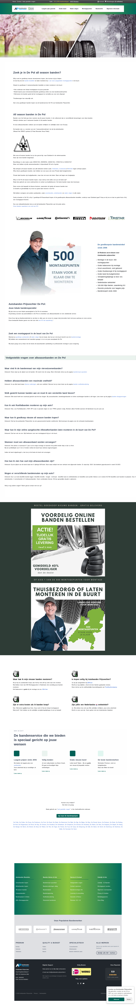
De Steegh (16, 826)
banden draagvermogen (119, 396)
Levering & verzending (77, 893)
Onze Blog (101, 900)
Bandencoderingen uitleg (50, 886)
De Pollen (22, 822)
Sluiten (129, 999)
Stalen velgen (74, 8)
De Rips (88, 822)
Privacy (35, 993)
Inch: (101, 35)
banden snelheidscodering (81, 384)
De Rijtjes (82, 822)
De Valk (88, 826)
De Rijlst (70, 822)
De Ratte (55, 822)
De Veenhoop (108, 826)
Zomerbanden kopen (22, 882)
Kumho (44, 949)
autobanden (17, 765)
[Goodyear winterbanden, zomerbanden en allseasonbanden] (44, 218)
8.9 (112, 971)
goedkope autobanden (22, 337)
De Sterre (23, 826)
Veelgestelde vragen (76, 882)
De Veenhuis (116, 826)
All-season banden (21, 889)
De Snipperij (105, 824)
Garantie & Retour (75, 897)
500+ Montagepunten (22, 900)
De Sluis (98, 824)
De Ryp (37, 824)
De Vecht (100, 826)
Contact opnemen (75, 886)
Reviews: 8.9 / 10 (75, 900)
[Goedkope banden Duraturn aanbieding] (97, 218)
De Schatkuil (51, 824)
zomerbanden (49, 193)
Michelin (70, 168)
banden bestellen (29, 80)
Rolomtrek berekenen (49, 900)
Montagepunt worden (104, 886)
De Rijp (76, 822)
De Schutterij (85, 824)
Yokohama (18, 951)
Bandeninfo (99, 8)
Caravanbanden (20, 893)
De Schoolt (77, 824)
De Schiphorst (69, 824)
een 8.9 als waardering (45, 320)
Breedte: (75, 35)
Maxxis (44, 951)
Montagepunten (87, 8)
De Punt (43, 822)
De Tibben (43, 826)
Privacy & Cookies (103, 893)
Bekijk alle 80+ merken (106, 953)
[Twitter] (78, 983)
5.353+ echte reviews (112, 977)
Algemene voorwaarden (105, 889)
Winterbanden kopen (22, 886)
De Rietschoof (63, 822)
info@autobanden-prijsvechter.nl (57, 972)
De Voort (74, 829)
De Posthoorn (36, 822)
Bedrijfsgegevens (103, 897)
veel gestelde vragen (64, 809)
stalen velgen (68, 193)
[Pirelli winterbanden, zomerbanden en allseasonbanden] (79, 218)
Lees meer (17, 773)
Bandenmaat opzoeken (50, 882)
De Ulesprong (81, 826)
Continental (62, 168)
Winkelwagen (115, 1)
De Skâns (93, 824)
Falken (44, 946)
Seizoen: (75, 29)
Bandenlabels (47, 889)
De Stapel (113, 824)
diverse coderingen (30, 384)
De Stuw (36, 826)
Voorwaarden (42, 993)
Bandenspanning (48, 893)
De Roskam (105, 822)
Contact (19, 1)
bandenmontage (76, 337)
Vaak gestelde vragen (28, 1)
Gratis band (62, 8)
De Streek (30, 826)
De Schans (43, 824)
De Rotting (119, 822)
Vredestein (55, 168)
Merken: (95, 29)
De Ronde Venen (96, 822)
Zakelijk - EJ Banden (104, 882)
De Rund (31, 824)
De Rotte (112, 822)
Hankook (18, 949)
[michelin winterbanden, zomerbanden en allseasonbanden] (24, 218)
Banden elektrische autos (75, 951)
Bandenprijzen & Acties (22, 897)
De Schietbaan (59, 824)
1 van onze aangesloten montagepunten (60, 80)
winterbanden (58, 193)
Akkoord (116, 999)
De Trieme (61, 826)
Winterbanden (73, 949)
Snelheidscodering (48, 897)
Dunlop (17, 946)
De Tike (48, 826)
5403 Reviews (74, 1)
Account (101, 1)
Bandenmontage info (76, 889)
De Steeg (119, 824)
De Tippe (54, 826)
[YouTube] (83, 983)
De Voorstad (66, 829)
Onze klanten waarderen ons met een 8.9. (25, 206)
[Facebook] (81, 983)
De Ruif (15, 824)
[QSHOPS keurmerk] (31, 8)
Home (14, 1)
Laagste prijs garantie (48, 8)
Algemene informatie (113, 8)
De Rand (49, 822)
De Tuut (67, 826)
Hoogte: (88, 35)
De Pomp (28, 822)
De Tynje (73, 826)
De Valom (94, 826)
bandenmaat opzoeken (80, 372)
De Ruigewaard (23, 824)
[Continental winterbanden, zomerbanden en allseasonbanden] (62, 218)
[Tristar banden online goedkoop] (116, 218)
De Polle (15, 822)
